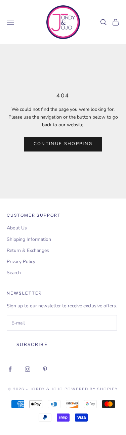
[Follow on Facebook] (10, 369)
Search (14, 272)
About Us (17, 228)
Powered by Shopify (91, 389)
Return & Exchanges (28, 250)
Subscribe (32, 345)
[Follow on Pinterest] (45, 369)
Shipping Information (29, 239)
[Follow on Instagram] (27, 369)
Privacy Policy (21, 261)
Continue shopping (63, 144)
